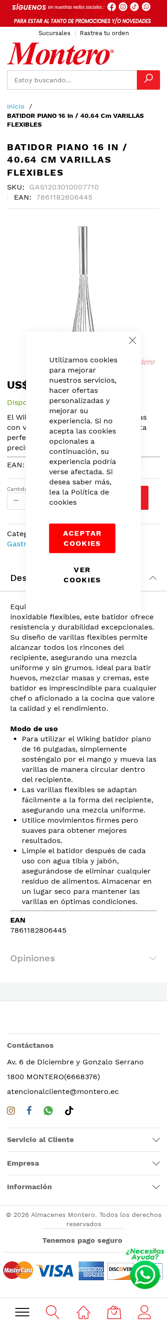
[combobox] (72, 80)
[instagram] (11, 1112)
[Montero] (60, 53)
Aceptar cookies (82, 537)
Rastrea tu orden (104, 33)
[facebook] (29, 1112)
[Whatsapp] (48, 1112)
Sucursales (55, 33)
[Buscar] (148, 80)
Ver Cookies (82, 574)
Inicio (16, 106)
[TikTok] (69, 1112)
